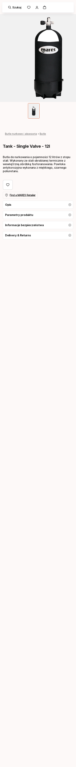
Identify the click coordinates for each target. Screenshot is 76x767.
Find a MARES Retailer (23, 195)
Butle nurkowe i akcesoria (21, 133)
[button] (38, 205)
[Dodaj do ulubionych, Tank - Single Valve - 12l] (8, 185)
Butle (43, 133)
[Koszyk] (44, 7)
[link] (29, 7)
